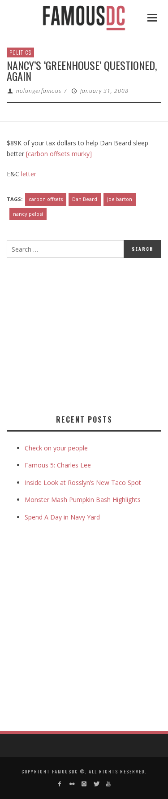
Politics (20, 52)
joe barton (119, 199)
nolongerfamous (38, 91)
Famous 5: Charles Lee (58, 465)
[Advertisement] (82, 334)
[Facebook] (59, 783)
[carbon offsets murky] (59, 153)
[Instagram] (84, 783)
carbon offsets (46, 199)
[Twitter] (96, 783)
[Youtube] (109, 783)
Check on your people (57, 448)
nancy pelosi (28, 213)
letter (28, 174)
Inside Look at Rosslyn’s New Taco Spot (83, 482)
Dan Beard (84, 199)
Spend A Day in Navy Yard (62, 517)
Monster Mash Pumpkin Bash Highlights (83, 499)
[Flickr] (71, 783)
